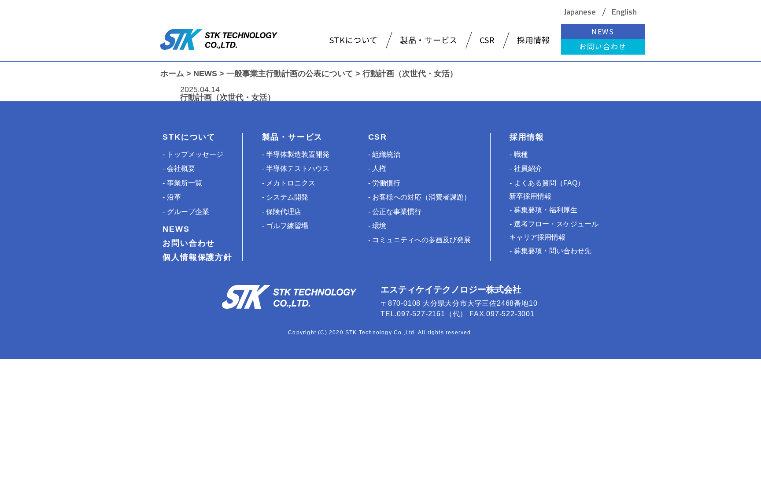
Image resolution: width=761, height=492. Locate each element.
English (624, 12)
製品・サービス (292, 137)
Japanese (580, 12)
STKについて (189, 137)
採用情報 (527, 137)
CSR (377, 137)
